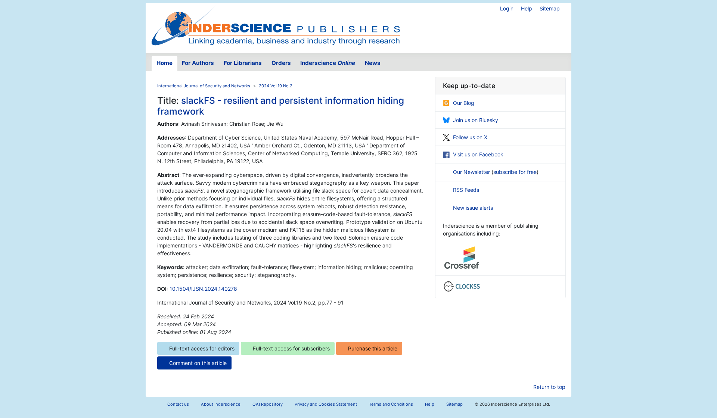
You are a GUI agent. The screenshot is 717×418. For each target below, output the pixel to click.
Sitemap (550, 8)
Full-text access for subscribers (291, 348)
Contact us (178, 404)
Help (526, 8)
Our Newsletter (472, 172)
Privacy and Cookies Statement (326, 404)
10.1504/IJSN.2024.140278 (203, 289)
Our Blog (463, 103)
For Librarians (243, 62)
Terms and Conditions (391, 404)
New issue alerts (473, 208)
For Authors (198, 62)
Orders (281, 62)
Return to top (549, 387)
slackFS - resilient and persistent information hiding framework (280, 106)
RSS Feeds (466, 190)
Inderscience (327, 62)
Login (506, 8)
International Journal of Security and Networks (203, 85)
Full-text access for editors (202, 348)
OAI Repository (267, 404)
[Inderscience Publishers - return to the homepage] (275, 25)
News (373, 62)
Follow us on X (470, 137)
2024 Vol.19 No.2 (275, 85)
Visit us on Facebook (478, 154)
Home (164, 62)
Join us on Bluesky (475, 120)
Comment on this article (198, 363)
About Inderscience (220, 404)
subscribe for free (515, 172)
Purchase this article (372, 348)
